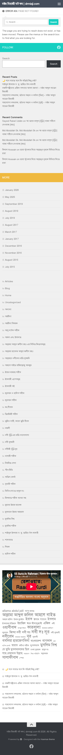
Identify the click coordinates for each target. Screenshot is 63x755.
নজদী (7, 428)
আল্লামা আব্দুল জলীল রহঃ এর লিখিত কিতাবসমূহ (25, 344)
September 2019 (14, 204)
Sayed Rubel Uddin (12, 121)
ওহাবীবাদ (9, 627)
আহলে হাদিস (7, 619)
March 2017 (11, 232)
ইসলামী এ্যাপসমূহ (12, 379)
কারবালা (34, 627)
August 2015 (11, 259)
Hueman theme (48, 739)
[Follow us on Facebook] (59, 47)
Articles (9, 281)
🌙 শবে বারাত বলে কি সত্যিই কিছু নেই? (19, 80)
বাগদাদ (47, 641)
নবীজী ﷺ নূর (11, 449)
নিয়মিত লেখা (10, 463)
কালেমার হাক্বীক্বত (47, 628)
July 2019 (10, 218)
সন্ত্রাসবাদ (44, 653)
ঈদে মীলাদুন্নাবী (34, 623)
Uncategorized (13, 302)
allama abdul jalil (13, 610)
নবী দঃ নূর (41, 632)
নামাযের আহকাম (20, 637)
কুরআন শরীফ (11, 400)
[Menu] (59, 4)
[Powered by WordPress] (21, 739)
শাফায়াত (9, 539)
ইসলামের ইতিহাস (9, 623)
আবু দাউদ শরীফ (12, 330)
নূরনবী (35, 637)
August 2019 (11, 211)
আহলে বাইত (45, 615)
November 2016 (13, 253)
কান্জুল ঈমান (22, 628)
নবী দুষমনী (9, 442)
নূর (29, 636)
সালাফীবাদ (10, 657)
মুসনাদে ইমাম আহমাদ (14, 511)
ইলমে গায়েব (40, 619)
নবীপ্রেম (8, 636)
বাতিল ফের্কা (10, 477)
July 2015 (10, 266)
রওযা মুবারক (36, 649)
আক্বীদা (8, 316)
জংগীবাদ (9, 407)
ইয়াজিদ (21, 623)
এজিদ (46, 623)
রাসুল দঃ (45, 649)
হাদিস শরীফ (10, 553)
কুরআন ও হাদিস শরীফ (14, 393)
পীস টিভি (9, 470)
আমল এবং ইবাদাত (13, 337)
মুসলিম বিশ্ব (9, 518)
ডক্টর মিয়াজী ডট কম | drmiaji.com (20, 3)
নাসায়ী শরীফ (10, 456)
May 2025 (10, 197)
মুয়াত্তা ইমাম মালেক (13, 504)
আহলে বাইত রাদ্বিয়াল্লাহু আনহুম (18, 365)
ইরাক (28, 619)
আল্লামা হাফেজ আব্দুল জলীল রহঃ (19, 351)
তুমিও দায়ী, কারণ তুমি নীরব (17, 421)
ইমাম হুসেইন (19, 619)
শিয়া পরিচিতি (35, 654)
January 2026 (12, 190)
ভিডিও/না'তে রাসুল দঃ (14, 491)
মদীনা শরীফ (24, 645)
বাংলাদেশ (36, 641)
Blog (7, 288)
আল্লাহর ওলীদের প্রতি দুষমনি (17, 358)
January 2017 (12, 239)
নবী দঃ (26, 632)
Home (8, 295)
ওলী (53, 623)
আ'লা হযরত (29, 611)
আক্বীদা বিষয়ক (11, 323)
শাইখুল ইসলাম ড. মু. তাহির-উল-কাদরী (19, 84)
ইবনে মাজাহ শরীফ (13, 372)
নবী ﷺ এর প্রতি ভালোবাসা (17, 435)
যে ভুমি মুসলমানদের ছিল (15, 649)
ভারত (15, 645)
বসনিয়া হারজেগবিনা (15, 641)
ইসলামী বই (10, 386)
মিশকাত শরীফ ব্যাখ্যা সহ (15, 498)
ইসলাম (52, 619)
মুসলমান (34, 645)
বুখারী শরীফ (10, 484)
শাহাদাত (26, 654)
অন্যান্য (8, 309)
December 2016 (13, 246)
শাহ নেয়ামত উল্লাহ (12, 653)
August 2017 (11, 225)
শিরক (7, 546)
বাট (54, 641)
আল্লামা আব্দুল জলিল (17, 615)
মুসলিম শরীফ (10, 525)
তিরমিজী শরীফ (11, 414)
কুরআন (5, 632)
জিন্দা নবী (15, 632)
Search (6, 58)
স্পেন (21, 658)
